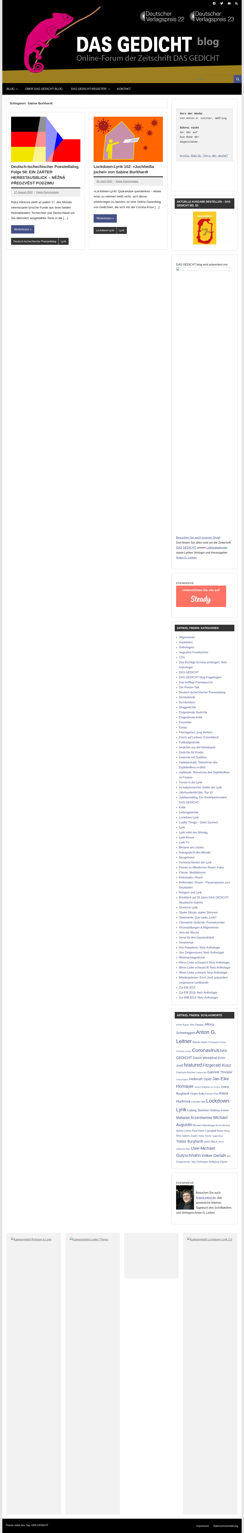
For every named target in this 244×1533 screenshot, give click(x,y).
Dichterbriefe (187, 697)
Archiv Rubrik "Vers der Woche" (204, 155)
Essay (183, 727)
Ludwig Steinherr (198, 1110)
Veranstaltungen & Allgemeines (199, 927)
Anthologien (186, 647)
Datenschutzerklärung (225, 1525)
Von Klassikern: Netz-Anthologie (199, 947)
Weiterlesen (21, 229)
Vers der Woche (189, 932)
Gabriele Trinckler (219, 1072)
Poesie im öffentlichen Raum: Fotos (201, 867)
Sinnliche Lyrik (188, 907)
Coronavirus (205, 1050)
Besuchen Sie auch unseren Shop (198, 537)
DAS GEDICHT (186, 547)
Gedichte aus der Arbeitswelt (197, 747)
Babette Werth (200, 1042)
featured (193, 1065)
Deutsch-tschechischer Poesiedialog (34, 241)
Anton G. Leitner (186, 557)
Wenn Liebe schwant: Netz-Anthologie (203, 972)
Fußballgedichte (189, 742)
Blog (10, 88)
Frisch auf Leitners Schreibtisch (199, 737)
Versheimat (186, 942)
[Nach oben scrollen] (236, 1525)
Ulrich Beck (210, 1141)
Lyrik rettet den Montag (193, 832)
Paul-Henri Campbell (204, 1130)
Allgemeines (187, 637)
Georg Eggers (182, 1079)
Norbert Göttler (183, 1131)
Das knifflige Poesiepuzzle (196, 682)
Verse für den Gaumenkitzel (196, 937)
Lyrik (63, 241)
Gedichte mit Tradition (193, 757)
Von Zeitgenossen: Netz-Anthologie (201, 952)
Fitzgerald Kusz (217, 1065)
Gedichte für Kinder (191, 752)
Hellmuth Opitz (200, 1079)
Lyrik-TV (184, 842)
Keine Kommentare (47, 192)
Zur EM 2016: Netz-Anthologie (198, 992)
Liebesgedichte (188, 812)
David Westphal (205, 1058)
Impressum (202, 1525)
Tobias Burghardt (189, 1141)
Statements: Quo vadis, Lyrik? (197, 917)
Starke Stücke (205, 1136)
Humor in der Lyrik (190, 782)
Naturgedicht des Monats (195, 852)
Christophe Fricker (217, 1042)
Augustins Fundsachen (193, 652)
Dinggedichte (187, 707)
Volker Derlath (213, 1155)
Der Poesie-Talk (189, 687)
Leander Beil (198, 1101)
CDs (182, 657)
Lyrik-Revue (186, 837)
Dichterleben (187, 702)
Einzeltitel (185, 722)
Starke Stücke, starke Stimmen (198, 912)
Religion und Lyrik (190, 892)
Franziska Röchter (185, 1072)
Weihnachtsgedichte (192, 957)
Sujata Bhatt (217, 1136)
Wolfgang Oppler (218, 1161)
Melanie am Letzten (191, 847)
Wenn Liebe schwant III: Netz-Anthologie (204, 967)
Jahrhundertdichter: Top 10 (196, 792)
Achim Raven (182, 1025)
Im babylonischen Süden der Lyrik (200, 787)
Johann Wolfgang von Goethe (207, 1087)
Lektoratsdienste (216, 547)
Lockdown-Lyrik (105, 230)
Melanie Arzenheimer (194, 1117)
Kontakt (124, 88)
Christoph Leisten (183, 1051)
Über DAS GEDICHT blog (44, 88)
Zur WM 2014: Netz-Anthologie (198, 997)
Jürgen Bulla (197, 1093)
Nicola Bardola (223, 1125)
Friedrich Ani (201, 1072)
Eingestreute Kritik (190, 717)
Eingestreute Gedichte (193, 712)
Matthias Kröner (219, 1110)
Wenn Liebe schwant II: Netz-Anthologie (204, 962)
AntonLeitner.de (206, 1197)
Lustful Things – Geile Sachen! (198, 822)
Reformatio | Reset (191, 877)
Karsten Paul (211, 1093)
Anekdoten (186, 642)
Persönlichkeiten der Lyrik (195, 862)
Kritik (182, 807)
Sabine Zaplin (190, 1136)
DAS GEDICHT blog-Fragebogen (200, 677)
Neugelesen (187, 857)
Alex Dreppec (197, 1024)
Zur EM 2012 (187, 987)
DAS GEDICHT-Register (88, 88)
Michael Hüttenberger (204, 1125)
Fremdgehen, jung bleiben (195, 732)
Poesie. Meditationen (192, 872)
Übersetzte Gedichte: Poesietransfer (202, 922)
